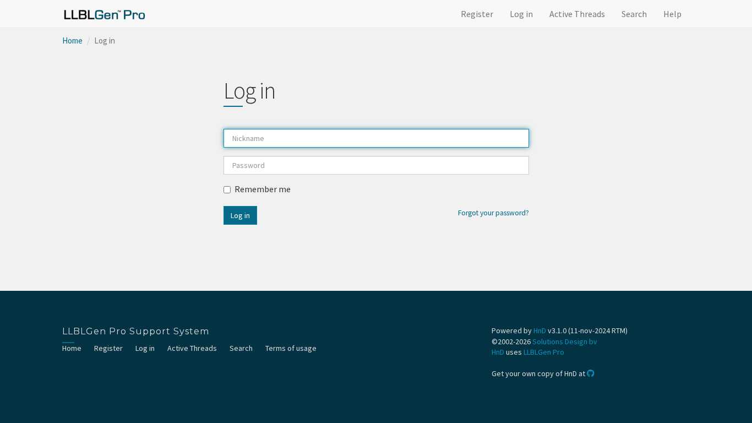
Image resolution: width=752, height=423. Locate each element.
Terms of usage (291, 348)
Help (672, 13)
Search (634, 13)
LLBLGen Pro (544, 352)
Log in (521, 13)
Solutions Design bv (564, 341)
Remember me (263, 188)
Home (72, 40)
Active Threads (577, 13)
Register (477, 13)
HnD (539, 330)
